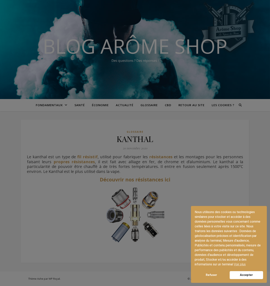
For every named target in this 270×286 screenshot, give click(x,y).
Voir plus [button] (240, 264)
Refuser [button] (211, 275)
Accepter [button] (246, 275)
